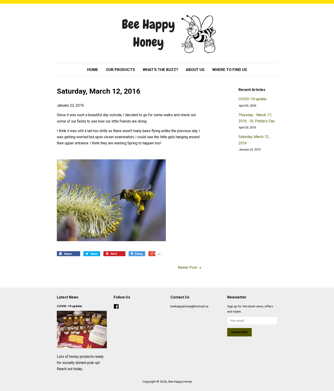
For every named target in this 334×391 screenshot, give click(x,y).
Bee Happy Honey (180, 381)
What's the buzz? (160, 69)
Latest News (67, 297)
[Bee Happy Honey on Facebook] (116, 307)
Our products (120, 69)
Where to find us (229, 69)
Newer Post (187, 267)
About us (195, 69)
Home (92, 69)
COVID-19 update (253, 99)
